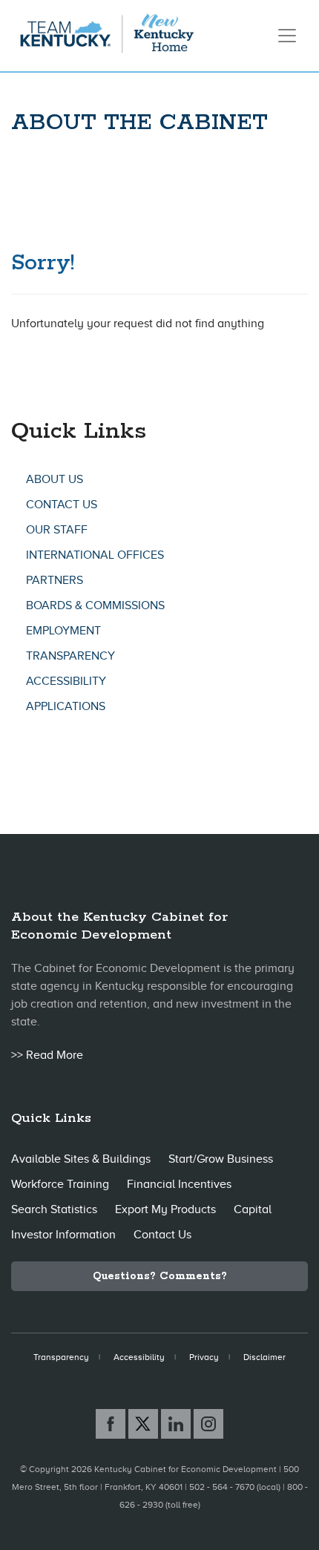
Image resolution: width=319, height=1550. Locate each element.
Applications (65, 706)
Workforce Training (60, 1184)
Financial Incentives (179, 1184)
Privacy (204, 1357)
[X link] (143, 1424)
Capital (253, 1209)
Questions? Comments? (160, 1276)
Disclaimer (264, 1357)
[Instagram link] (208, 1424)
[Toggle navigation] (287, 36)
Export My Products (165, 1209)
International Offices (95, 555)
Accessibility (66, 681)
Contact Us (61, 504)
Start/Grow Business (220, 1159)
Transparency (70, 656)
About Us (54, 479)
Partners (54, 580)
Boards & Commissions (95, 605)
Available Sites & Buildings (81, 1159)
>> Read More (47, 1055)
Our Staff (57, 529)
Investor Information (63, 1234)
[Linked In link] (176, 1424)
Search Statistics (54, 1209)
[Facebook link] (110, 1424)
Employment (63, 630)
